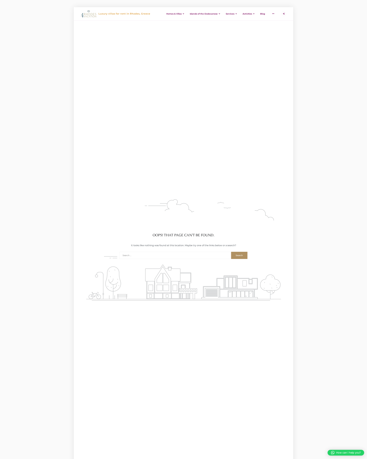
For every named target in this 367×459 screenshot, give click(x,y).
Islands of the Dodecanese (204, 14)
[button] (346, 453)
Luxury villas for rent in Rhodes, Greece (124, 13)
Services (230, 14)
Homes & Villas (174, 14)
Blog (262, 14)
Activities (247, 14)
